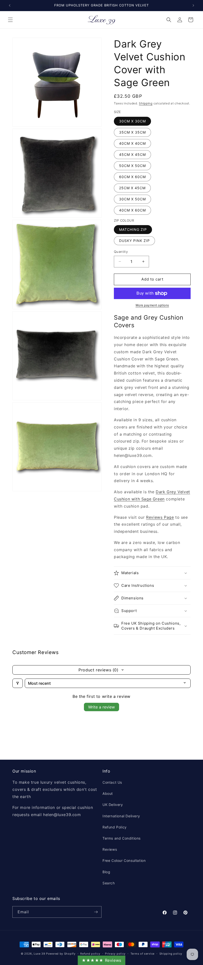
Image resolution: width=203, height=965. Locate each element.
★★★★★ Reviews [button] (101, 960)
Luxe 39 (39, 953)
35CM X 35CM (132, 132)
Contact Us (112, 782)
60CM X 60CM (132, 177)
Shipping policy (170, 953)
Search (108, 883)
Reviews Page (160, 517)
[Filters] (17, 683)
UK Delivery (112, 804)
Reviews (109, 849)
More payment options (152, 305)
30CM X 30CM (132, 121)
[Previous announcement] (9, 5)
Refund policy (90, 953)
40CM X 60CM (132, 210)
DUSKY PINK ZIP (134, 240)
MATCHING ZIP (133, 229)
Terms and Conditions (121, 838)
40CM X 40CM (132, 143)
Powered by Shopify (61, 953)
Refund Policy (114, 827)
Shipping (145, 103)
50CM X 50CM (132, 166)
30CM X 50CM (132, 199)
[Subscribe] (95, 912)
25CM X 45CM (132, 188)
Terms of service (142, 953)
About (107, 793)
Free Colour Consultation (124, 860)
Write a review (101, 707)
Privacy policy (115, 953)
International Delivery (121, 816)
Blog (106, 872)
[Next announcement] (193, 5)
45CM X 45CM (132, 154)
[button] (10, 19)
